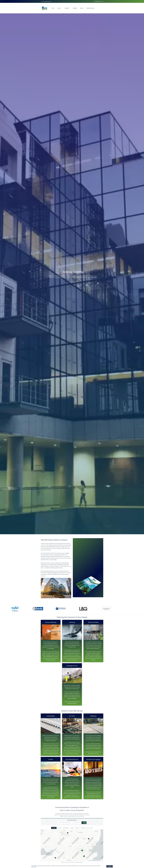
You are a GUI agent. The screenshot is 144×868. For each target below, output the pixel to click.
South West (83, 827)
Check (84, 822)
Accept (109, 866)
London (72, 827)
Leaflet (90, 860)
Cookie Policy (33, 866)
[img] (72, 845)
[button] (42, 831)
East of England (66, 827)
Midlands (59, 827)
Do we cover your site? (72, 820)
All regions (54, 827)
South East (77, 827)
